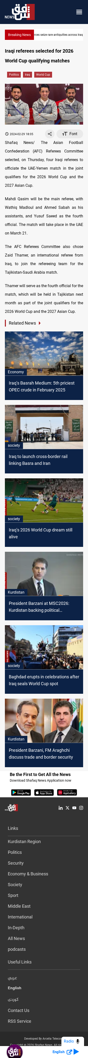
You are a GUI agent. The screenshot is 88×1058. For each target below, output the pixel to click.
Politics (14, 74)
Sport (13, 895)
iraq (27, 74)
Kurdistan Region (24, 841)
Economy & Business (28, 873)
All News (16, 938)
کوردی (13, 1000)
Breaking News (19, 35)
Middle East (19, 906)
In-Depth (16, 927)
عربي (12, 978)
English (14, 989)
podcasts (17, 949)
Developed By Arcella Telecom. (44, 1038)
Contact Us (18, 1010)
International (20, 916)
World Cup (43, 74)
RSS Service (19, 1021)
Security (16, 863)
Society (15, 884)
